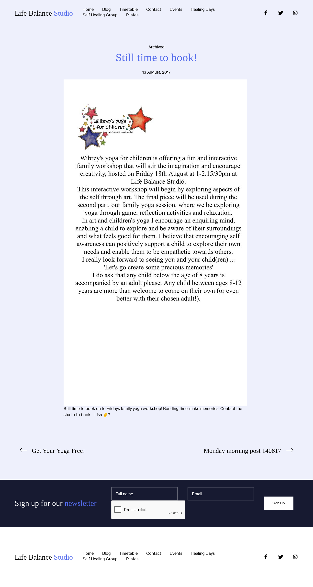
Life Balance (44, 13)
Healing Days (203, 9)
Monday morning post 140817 (242, 450)
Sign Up (278, 503)
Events (176, 9)
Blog (106, 9)
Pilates (132, 15)
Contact (153, 9)
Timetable (128, 9)
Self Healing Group (100, 15)
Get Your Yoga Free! (58, 450)
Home (88, 9)
